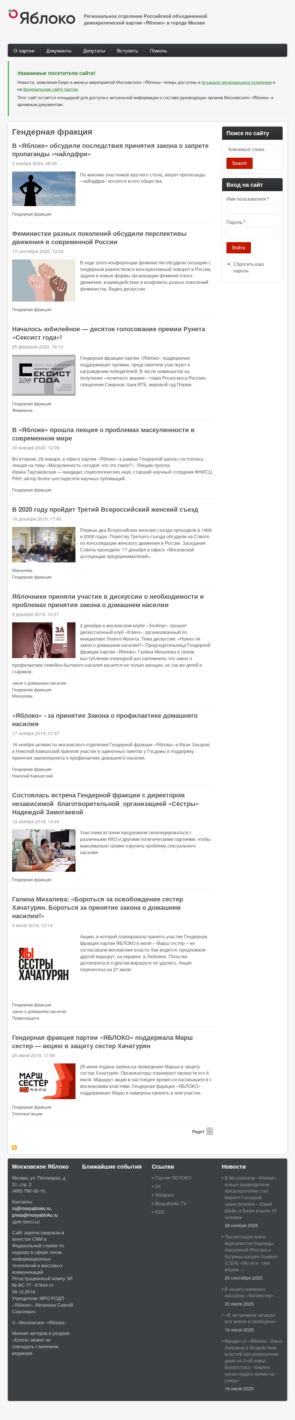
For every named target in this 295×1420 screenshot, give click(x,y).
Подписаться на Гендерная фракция (14, 1147)
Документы (58, 50)
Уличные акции (27, 1113)
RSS (159, 1212)
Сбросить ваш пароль (248, 267)
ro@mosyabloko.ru (31, 1208)
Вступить (127, 50)
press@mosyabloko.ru (35, 1215)
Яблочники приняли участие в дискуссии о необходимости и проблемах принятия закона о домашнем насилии (108, 600)
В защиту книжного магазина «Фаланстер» (249, 1292)
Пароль (234, 222)
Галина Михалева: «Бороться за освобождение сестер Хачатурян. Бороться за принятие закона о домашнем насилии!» (97, 907)
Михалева (22, 570)
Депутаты (94, 50)
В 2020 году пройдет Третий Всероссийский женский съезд (105, 509)
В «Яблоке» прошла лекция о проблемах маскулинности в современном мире (103, 433)
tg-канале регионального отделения (237, 82)
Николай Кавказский (32, 776)
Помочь (158, 50)
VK (158, 1186)
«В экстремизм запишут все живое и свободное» (251, 1318)
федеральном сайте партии (50, 89)
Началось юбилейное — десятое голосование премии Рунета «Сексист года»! (108, 333)
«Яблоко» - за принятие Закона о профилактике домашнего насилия (105, 719)
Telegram (164, 1194)
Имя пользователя (246, 199)
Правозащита (25, 1018)
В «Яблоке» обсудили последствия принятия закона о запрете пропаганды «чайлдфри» (110, 149)
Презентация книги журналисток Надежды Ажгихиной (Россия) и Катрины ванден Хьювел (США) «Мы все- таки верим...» (251, 1253)
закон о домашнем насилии (39, 683)
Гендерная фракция (31, 214)
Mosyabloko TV (171, 1203)
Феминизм (22, 410)
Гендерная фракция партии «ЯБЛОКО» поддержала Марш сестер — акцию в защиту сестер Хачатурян (102, 1041)
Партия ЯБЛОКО (173, 1177)
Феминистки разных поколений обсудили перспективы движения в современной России (99, 237)
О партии (24, 50)
